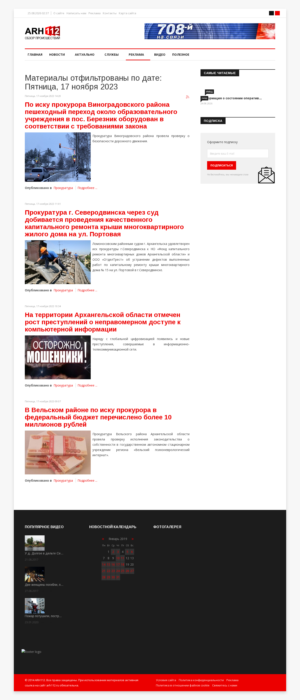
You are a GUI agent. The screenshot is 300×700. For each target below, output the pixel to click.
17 (118, 564)
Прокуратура (63, 188)
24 (118, 571)
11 (122, 558)
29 (108, 577)
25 (122, 571)
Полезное (180, 54)
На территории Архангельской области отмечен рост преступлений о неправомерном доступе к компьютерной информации (103, 322)
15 (108, 564)
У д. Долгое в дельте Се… (44, 553)
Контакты (110, 13)
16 (113, 564)
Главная (35, 54)
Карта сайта (127, 13)
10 (118, 558)
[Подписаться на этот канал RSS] (188, 97)
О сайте (58, 13)
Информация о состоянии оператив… (231, 98)
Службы (112, 54)
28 (103, 577)
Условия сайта (166, 680)
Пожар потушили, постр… (43, 616)
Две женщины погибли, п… (44, 584)
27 (132, 571)
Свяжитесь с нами (224, 685)
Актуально (84, 54)
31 (118, 577)
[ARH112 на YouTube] (210, 31)
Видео (159, 54)
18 (122, 564)
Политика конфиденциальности (201, 680)
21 (103, 571)
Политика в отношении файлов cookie (183, 685)
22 (108, 571)
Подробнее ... (87, 188)
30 (113, 577)
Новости (57, 54)
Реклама (95, 13)
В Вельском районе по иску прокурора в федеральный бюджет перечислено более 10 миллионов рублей (98, 417)
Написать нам (76, 13)
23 (113, 571)
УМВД (209, 91)
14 (103, 564)
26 (127, 571)
